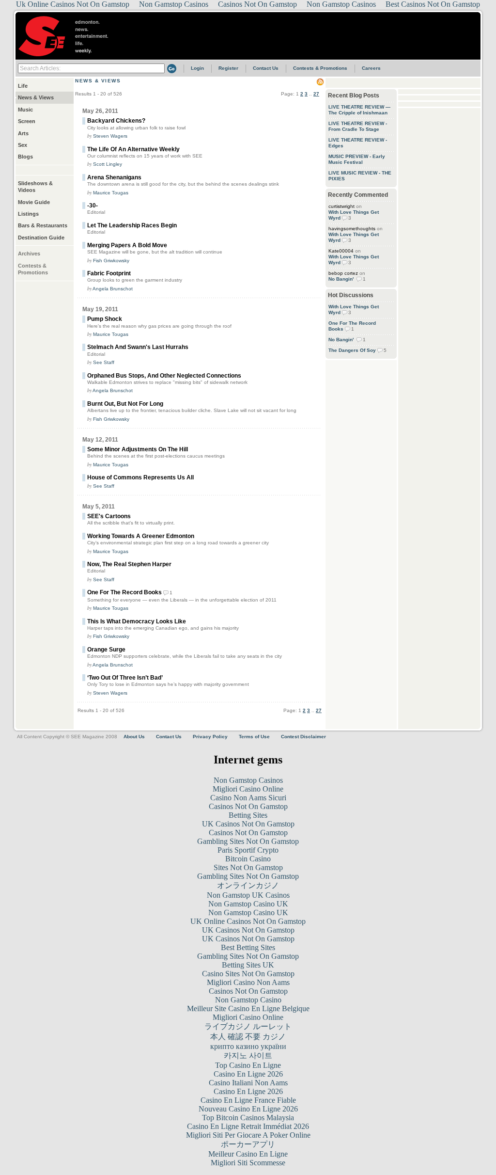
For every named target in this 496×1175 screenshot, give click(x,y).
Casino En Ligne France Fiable (248, 1100)
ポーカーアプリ (248, 1144)
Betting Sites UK (248, 965)
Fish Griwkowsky (111, 260)
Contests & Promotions (320, 68)
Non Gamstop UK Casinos (248, 895)
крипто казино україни (248, 1046)
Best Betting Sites (248, 947)
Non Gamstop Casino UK (248, 904)
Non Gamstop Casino (248, 1000)
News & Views (36, 97)
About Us (134, 736)
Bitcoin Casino (248, 859)
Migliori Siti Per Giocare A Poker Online (248, 1135)
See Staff (103, 362)
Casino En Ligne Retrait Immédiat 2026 (248, 1126)
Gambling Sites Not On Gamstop (248, 841)
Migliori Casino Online (248, 789)
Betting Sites (248, 815)
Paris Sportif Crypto (248, 850)
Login (197, 68)
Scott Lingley (107, 164)
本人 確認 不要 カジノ (248, 1036)
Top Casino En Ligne (248, 1065)
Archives (29, 253)
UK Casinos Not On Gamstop (248, 824)
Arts (23, 133)
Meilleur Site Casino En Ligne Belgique (248, 1008)
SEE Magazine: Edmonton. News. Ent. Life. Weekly (69, 36)
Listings (28, 214)
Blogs (25, 156)
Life (23, 86)
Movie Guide (34, 202)
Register (228, 68)
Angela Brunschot (113, 288)
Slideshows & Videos (35, 186)
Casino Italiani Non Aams (248, 1083)
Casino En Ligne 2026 (248, 1074)
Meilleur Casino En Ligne (248, 1154)
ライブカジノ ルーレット (248, 1026)
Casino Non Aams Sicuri (248, 798)
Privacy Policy (210, 736)
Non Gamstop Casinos (248, 780)
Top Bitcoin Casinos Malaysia (248, 1117)
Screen (26, 121)
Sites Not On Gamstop (248, 867)
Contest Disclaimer (303, 736)
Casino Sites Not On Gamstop (248, 973)
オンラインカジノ (248, 885)
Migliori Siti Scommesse (248, 1163)
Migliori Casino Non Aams (248, 982)
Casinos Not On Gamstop (248, 806)
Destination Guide (41, 237)
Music (25, 109)
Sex (22, 145)
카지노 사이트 (248, 1055)
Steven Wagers (110, 136)
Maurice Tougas (110, 192)
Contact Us (266, 68)
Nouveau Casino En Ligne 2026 (248, 1109)
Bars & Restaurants (42, 225)
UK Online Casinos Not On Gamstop (248, 921)
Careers (371, 68)
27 (316, 93)
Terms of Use (254, 736)
